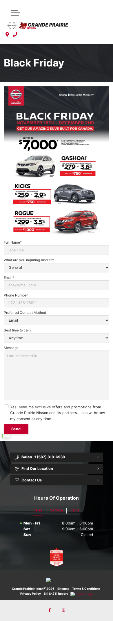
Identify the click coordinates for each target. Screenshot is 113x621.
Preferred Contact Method (25, 312)
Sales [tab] (38, 510)
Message (11, 348)
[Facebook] (50, 610)
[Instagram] (63, 610)
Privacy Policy (30, 594)
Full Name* (13, 242)
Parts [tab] (75, 510)
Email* (9, 277)
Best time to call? (17, 330)
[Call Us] (15, 34)
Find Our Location (37, 468)
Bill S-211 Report (56, 594)
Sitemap (63, 589)
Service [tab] (56, 510)
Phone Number (16, 295)
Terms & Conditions (86, 589)
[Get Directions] (7, 34)
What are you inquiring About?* (29, 260)
